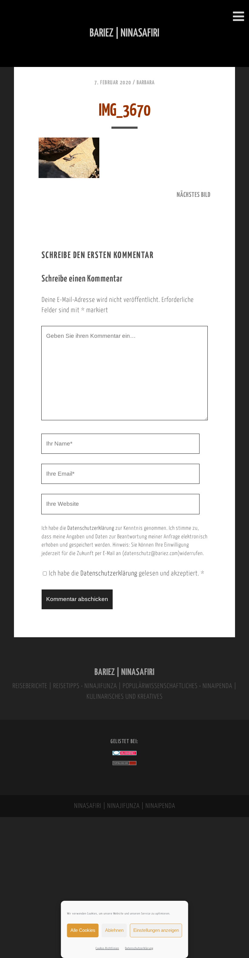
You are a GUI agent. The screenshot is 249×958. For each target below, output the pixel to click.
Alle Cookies (82, 930)
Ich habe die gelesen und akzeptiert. (126, 573)
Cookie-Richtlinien (107, 948)
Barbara (146, 83)
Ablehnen (114, 930)
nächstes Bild (193, 195)
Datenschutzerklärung (139, 948)
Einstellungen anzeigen (156, 930)
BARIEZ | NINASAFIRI (124, 672)
